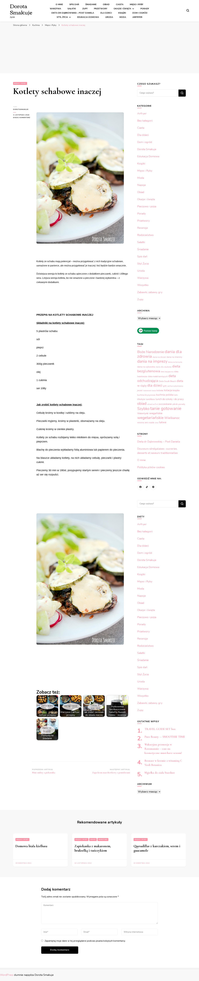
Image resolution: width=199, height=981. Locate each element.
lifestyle (141, 399)
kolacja (168, 390)
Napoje (141, 185)
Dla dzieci (106, 13)
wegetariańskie (150, 417)
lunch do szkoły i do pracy (170, 399)
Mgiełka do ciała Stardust (160, 772)
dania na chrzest (159, 357)
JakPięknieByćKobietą (175, 386)
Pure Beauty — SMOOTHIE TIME (165, 737)
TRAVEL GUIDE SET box (160, 729)
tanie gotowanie (165, 408)
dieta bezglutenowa (158, 369)
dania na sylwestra (146, 366)
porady (181, 404)
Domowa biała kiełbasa (31, 846)
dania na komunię (175, 362)
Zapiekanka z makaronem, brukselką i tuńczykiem (92, 848)
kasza (154, 390)
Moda (122, 17)
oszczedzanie (165, 404)
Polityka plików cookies (151, 467)
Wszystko (142, 285)
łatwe (162, 422)
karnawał (147, 390)
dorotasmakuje (20, 109)
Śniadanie (90, 4)
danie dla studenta (163, 367)
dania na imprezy (152, 361)
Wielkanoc (172, 418)
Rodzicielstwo (145, 235)
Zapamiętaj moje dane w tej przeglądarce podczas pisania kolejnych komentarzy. (85, 940)
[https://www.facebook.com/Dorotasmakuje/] (140, 487)
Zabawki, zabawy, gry (149, 292)
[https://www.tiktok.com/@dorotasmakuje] (147, 487)
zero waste (149, 422)
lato (176, 395)
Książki (122, 13)
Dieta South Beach (167, 381)
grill (165, 386)
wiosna (140, 422)
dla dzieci (154, 385)
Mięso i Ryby (136, 4)
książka (176, 390)
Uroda (109, 17)
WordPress (6, 975)
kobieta (160, 390)
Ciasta (119, 4)
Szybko (143, 408)
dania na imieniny (174, 357)
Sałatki (71, 8)
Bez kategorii (145, 120)
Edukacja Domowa (88, 17)
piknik (175, 404)
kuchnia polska (164, 394)
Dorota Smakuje (21, 9)
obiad (141, 403)
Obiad (106, 4)
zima (156, 423)
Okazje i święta (122, 8)
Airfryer (137, 17)
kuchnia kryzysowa (146, 394)
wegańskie (155, 413)
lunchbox (150, 399)
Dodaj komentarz (22, 117)
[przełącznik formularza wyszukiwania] (187, 10)
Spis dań (74, 4)
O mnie (59, 4)
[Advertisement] (99, 49)
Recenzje (142, 228)
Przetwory (100, 8)
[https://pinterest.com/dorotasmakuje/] (153, 487)
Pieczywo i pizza (146, 206)
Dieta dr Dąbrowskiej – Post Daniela (72, 13)
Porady (144, 8)
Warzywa (55, 8)
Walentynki (142, 413)
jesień (140, 390)
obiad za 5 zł (152, 404)
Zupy (85, 8)
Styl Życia (62, 17)
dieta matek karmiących (158, 376)
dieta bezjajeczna (167, 372)
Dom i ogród (139, 13)
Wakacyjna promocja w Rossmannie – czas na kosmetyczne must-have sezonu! (163, 749)
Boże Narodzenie (150, 351)
